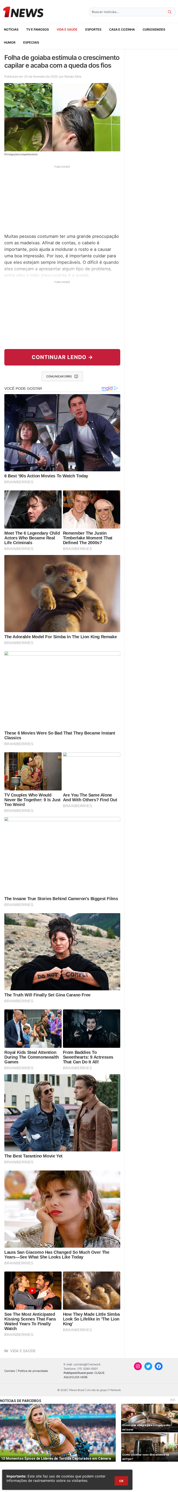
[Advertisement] (62, 198)
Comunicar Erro (59, 376)
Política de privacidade (33, 1371)
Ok (121, 1481)
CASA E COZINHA (122, 29)
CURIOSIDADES (154, 29)
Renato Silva (72, 76)
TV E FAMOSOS (37, 29)
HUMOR (9, 42)
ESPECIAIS (31, 42)
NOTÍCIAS (11, 29)
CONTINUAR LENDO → (62, 357)
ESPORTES (93, 29)
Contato (9, 1371)
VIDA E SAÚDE (67, 29)
